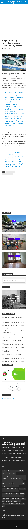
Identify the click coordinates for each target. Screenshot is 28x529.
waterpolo (4, 503)
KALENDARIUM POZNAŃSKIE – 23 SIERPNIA (14, 358)
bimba (15, 471)
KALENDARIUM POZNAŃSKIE (15, 478)
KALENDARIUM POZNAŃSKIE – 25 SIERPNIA (14, 335)
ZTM (3, 506)
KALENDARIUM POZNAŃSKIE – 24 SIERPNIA (14, 347)
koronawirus (21, 483)
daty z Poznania (11, 473)
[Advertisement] (14, 19)
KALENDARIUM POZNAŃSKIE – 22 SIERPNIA (14, 361)
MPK (20, 488)
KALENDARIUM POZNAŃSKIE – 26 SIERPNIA (14, 325)
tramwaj (17, 498)
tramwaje (23, 498)
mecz (16, 488)
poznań (17, 493)
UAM (3, 501)
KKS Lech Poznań (12, 481)
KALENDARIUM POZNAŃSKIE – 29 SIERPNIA (14, 298)
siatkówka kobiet (12, 496)
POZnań (4, 38)
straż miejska (21, 496)
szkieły (12, 171)
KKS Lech (4, 481)
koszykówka (5, 486)
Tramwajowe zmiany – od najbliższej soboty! (14, 328)
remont (22, 493)
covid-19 (4, 473)
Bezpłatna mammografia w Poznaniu (12, 340)
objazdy (4, 491)
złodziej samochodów (7, 174)
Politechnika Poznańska (7, 493)
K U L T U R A (11, 238)
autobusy (4, 471)
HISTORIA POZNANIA (20, 476)
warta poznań (17, 501)
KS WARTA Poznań (14, 486)
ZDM (23, 503)
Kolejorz (20, 481)
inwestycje (4, 478)
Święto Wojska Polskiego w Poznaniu (14, 223)
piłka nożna (10, 491)
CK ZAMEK (21, 471)
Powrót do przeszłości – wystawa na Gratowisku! (14, 241)
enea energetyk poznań (7, 476)
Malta (12, 488)
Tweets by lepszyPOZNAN (8, 398)
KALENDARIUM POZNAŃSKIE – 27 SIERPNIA (14, 322)
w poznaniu (11, 503)
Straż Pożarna (5, 498)
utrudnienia (9, 501)
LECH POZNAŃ (5, 488)
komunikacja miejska (7, 483)
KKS (24, 478)
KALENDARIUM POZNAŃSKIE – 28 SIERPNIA (14, 320)
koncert (15, 483)
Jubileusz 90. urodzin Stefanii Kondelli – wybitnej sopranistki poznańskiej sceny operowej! (15, 343)
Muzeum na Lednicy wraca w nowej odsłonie (14, 337)
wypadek (18, 503)
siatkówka (4, 496)
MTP (24, 488)
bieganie (10, 471)
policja (7, 171)
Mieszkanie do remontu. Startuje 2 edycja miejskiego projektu (14, 260)
